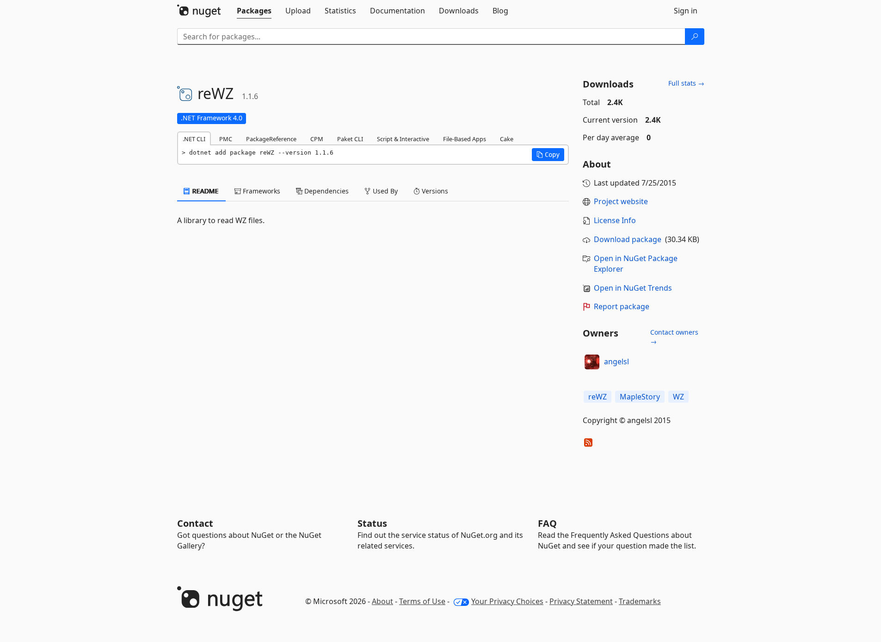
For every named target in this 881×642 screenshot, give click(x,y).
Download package (627, 239)
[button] (548, 154)
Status (372, 523)
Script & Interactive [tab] (403, 139)
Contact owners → (674, 337)
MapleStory (640, 397)
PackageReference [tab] (271, 139)
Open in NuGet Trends (633, 288)
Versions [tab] (434, 191)
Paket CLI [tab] (350, 139)
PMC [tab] (225, 139)
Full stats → (686, 83)
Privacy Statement (581, 601)
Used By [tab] (384, 191)
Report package (621, 306)
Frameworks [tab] (260, 191)
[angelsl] (592, 362)
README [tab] (205, 191)
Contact (195, 523)
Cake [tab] (506, 139)
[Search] (694, 36)
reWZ (597, 397)
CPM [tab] (316, 139)
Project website (621, 201)
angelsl (616, 361)
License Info (615, 220)
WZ (678, 397)
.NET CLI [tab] (194, 139)
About (382, 601)
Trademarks (640, 601)
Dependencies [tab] (325, 191)
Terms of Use (422, 601)
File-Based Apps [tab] (464, 139)
